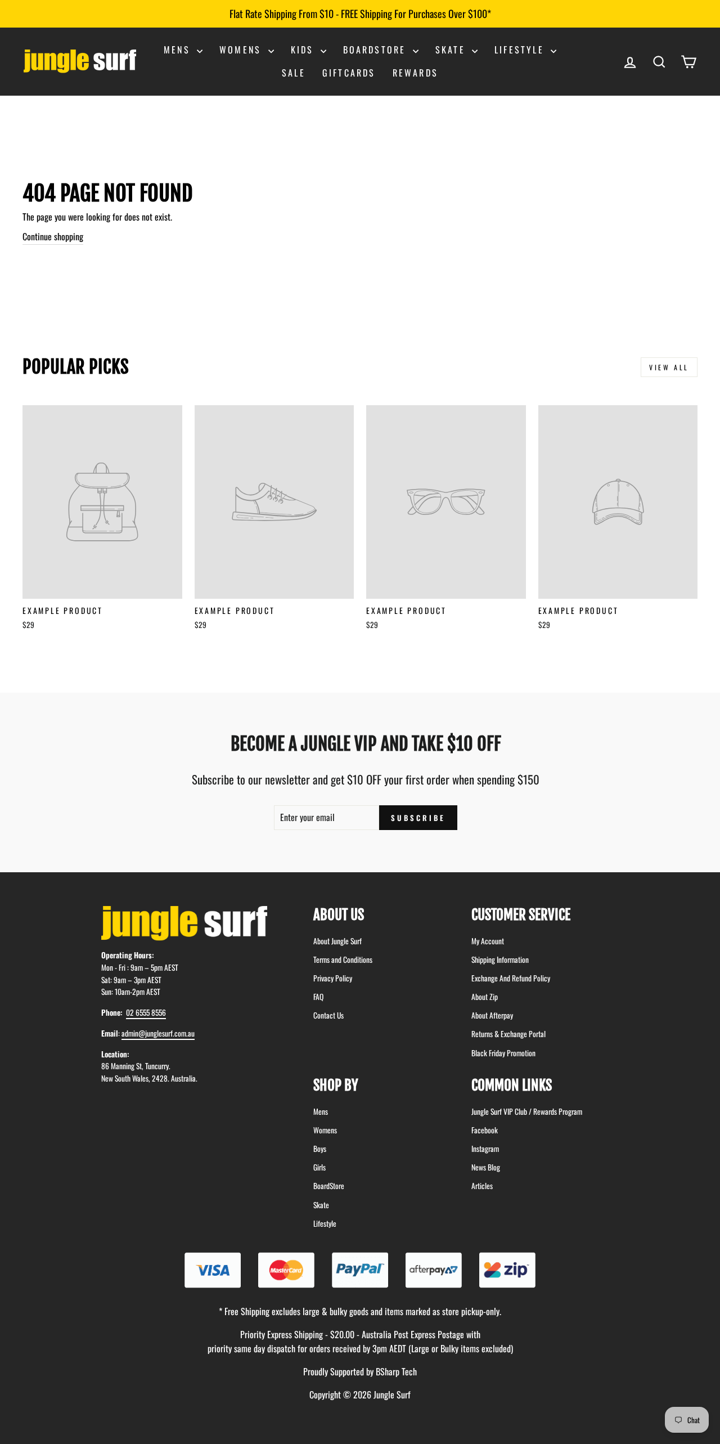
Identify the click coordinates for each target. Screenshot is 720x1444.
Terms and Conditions (342, 959)
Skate (452, 49)
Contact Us (328, 1015)
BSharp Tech (396, 1371)
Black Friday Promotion (503, 1053)
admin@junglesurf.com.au (158, 1033)
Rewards (415, 72)
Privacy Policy (332, 978)
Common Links (511, 1085)
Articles (482, 1185)
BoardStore (328, 1185)
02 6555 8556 (146, 1012)
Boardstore (376, 49)
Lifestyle (521, 49)
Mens (179, 49)
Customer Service (520, 914)
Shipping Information (500, 959)
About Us (338, 914)
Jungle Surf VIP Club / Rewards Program (526, 1111)
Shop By (335, 1085)
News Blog (485, 1167)
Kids (304, 49)
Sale (293, 72)
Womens (242, 49)
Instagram (485, 1148)
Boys (319, 1148)
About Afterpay (492, 1015)
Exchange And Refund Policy (510, 978)
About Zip (484, 996)
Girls (319, 1167)
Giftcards (349, 72)
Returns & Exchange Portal (508, 1033)
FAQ (318, 996)
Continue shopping (52, 236)
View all (669, 367)
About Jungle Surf (337, 941)
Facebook (484, 1130)
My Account (487, 941)
